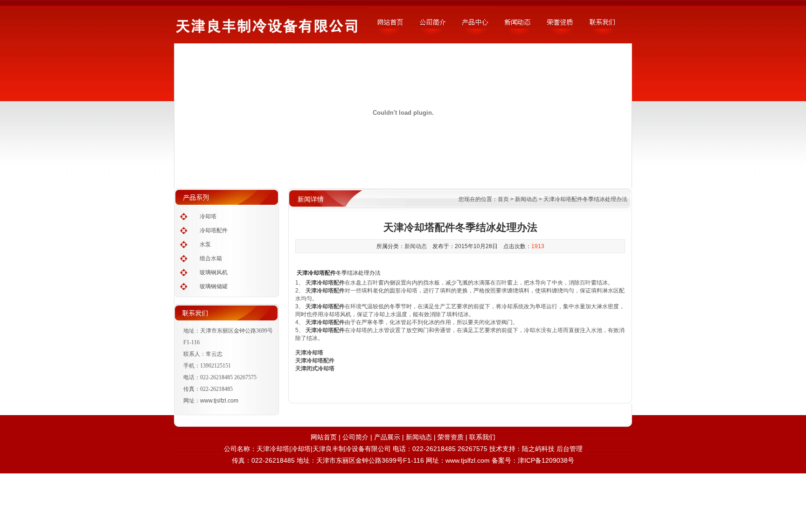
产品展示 (387, 437)
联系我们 (482, 437)
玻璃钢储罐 (214, 286)
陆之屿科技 (538, 448)
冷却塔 (208, 216)
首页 (503, 199)
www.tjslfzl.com (219, 400)
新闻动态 (526, 199)
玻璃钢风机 (214, 272)
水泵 (205, 244)
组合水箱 (211, 258)
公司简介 (355, 437)
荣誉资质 (451, 437)
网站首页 (324, 437)
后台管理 (569, 448)
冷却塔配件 (214, 230)
